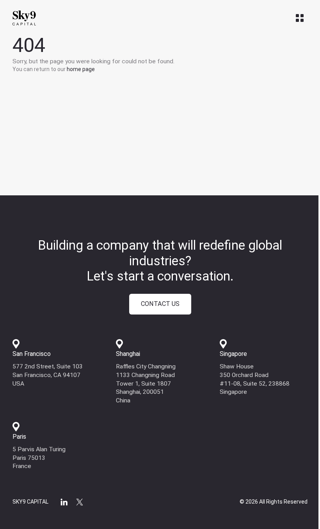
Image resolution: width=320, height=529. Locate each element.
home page (81, 69)
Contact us (160, 303)
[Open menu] (300, 18)
